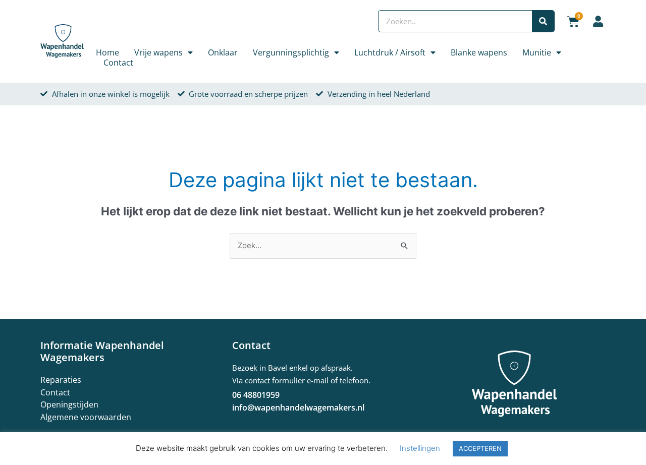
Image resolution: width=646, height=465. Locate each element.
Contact (118, 62)
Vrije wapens (158, 52)
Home (107, 52)
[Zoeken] (543, 21)
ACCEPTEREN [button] (480, 448)
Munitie (536, 52)
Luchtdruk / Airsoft (389, 52)
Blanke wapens (479, 52)
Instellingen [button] (420, 448)
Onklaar (223, 52)
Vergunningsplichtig (291, 52)
